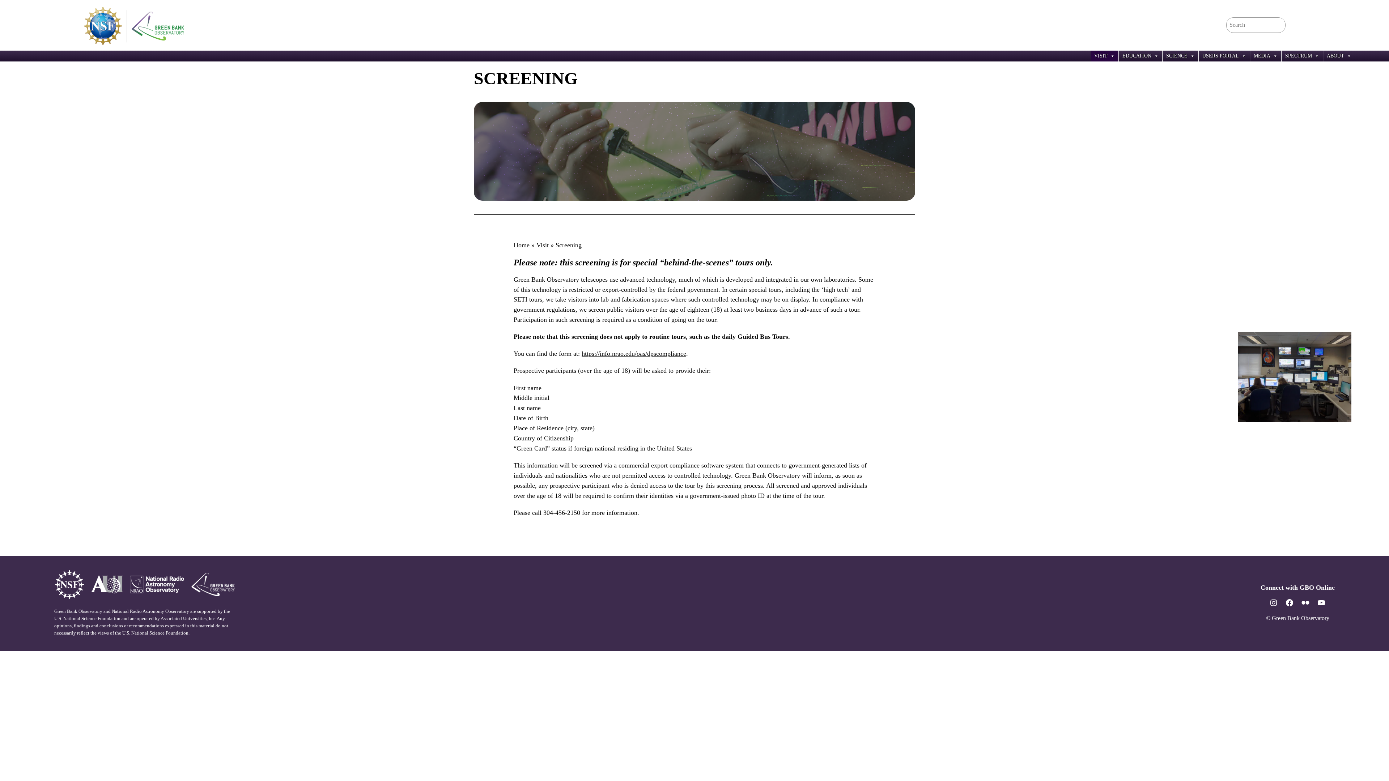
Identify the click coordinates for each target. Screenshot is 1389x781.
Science (1177, 56)
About (1335, 56)
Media (1262, 56)
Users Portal (1220, 56)
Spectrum (1298, 56)
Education (1136, 56)
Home (522, 245)
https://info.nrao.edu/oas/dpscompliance (634, 353)
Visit (1101, 56)
